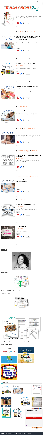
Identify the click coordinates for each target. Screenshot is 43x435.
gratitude (36, 222)
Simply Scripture (26, 150)
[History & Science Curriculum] (21, 328)
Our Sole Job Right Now (22, 110)
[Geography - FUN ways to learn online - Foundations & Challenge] (17, 390)
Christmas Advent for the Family (24, 13)
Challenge (19, 199)
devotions (30, 222)
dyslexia (35, 58)
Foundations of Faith (21, 132)
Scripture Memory (20, 150)
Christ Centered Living (21, 244)
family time (25, 128)
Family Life (19, 31)
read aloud (31, 128)
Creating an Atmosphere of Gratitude (25, 204)
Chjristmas (31, 31)
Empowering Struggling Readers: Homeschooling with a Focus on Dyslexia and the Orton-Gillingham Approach (28, 38)
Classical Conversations (21, 81)
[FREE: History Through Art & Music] (6, 412)
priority (29, 128)
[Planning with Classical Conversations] (36, 401)
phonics (38, 58)
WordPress (29, 433)
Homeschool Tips (25, 106)
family (34, 31)
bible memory (33, 150)
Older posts (4, 249)
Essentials (26, 81)
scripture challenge (19, 176)
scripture (24, 151)
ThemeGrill (19, 433)
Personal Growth (24, 222)
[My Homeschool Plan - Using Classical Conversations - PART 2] (17, 412)
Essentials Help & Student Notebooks (25, 63)
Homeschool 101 (20, 58)
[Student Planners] (21, 281)
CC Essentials (33, 81)
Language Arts (25, 58)
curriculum (32, 58)
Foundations (31, 199)
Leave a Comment (20, 65)
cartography (37, 199)
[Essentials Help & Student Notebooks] (6, 390)
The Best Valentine (21, 226)
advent (28, 31)
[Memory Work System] (21, 302)
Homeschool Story (9, 433)
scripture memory (25, 176)
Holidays (23, 31)
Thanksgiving (36, 176)
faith (36, 150)
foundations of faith (19, 151)
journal (39, 222)
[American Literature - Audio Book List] (6, 401)
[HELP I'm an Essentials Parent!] (25, 401)
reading (35, 128)
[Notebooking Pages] (36, 390)
